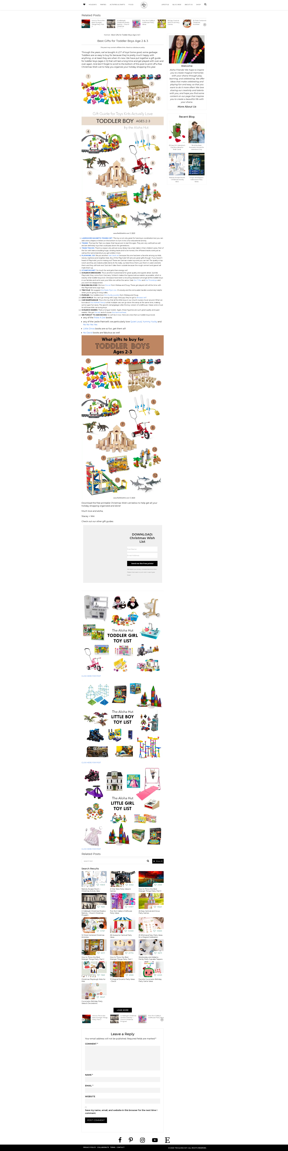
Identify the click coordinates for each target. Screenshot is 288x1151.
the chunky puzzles (111, 295)
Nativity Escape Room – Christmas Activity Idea (91, 890)
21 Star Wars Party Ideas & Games (120, 890)
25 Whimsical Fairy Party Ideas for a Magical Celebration (150, 936)
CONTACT (121, 1147)
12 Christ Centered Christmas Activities (174, 22)
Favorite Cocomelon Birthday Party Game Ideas (150, 980)
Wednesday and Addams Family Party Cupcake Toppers (150, 958)
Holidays (93, 4)
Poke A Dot (99, 317)
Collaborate (103, 1147)
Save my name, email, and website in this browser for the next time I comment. (121, 1111)
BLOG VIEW (177, 4)
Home (106, 35)
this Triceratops (151, 280)
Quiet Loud (136, 321)
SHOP (198, 4)
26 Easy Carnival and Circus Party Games (148, 22)
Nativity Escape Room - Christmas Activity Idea (177, 179)
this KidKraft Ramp (97, 303)
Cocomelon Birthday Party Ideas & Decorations (92, 1002)
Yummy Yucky (149, 321)
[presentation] (83, 24)
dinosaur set (141, 298)
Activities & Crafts (117, 4)
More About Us (186, 106)
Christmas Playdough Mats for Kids (93, 980)
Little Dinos (89, 328)
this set (108, 285)
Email (89, 1085)
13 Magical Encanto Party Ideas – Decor (122, 980)
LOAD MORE (122, 1010)
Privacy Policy (89, 1147)
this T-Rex (137, 280)
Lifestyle (165, 4)
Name (89, 1075)
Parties (103, 4)
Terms (112, 1147)
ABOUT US (189, 4)
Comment (91, 1044)
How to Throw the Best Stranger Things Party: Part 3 (150, 890)
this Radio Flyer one (108, 290)
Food (131, 4)
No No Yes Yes (90, 324)
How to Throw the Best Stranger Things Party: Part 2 (93, 958)
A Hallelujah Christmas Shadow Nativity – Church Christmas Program (98, 24)
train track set (113, 255)
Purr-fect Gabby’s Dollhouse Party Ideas (123, 22)
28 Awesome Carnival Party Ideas (198, 22)
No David (88, 332)
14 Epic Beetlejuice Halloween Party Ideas (196, 179)
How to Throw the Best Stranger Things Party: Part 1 (121, 958)
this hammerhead (118, 312)
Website (90, 1096)
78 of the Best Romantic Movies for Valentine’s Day (196, 147)
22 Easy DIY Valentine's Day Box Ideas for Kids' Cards (177, 147)
